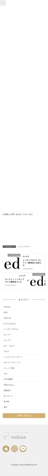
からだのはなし (10, 324)
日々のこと (8, 396)
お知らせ (7, 318)
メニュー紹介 (9, 368)
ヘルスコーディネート (13, 357)
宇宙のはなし (9, 385)
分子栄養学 (8, 379)
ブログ (6, 351)
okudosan (7, 307)
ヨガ (5, 374)
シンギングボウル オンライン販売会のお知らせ (32, 263)
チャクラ (7, 340)
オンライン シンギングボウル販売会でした (14, 280)
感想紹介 (7, 390)
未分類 (6, 402)
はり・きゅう (9, 346)
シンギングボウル (24, 246)
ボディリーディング (12, 363)
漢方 (5, 407)
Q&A (6, 312)
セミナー (7, 335)
